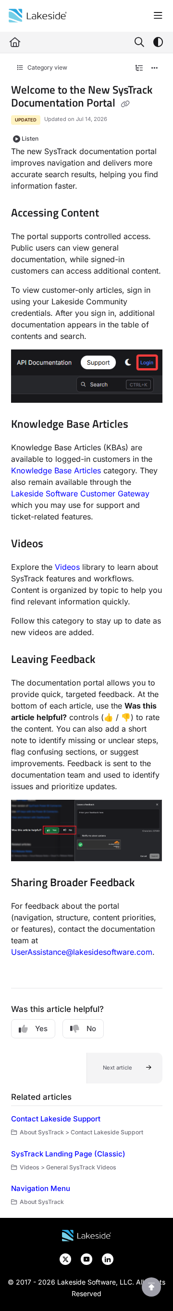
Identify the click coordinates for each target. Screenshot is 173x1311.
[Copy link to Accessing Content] (114, 213)
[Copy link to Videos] (58, 544)
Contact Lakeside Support (55, 1118)
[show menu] (158, 16)
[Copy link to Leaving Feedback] (110, 660)
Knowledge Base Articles (56, 470)
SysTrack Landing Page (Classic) (68, 1153)
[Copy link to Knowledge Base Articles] (143, 425)
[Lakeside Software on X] (66, 1258)
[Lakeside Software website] (86, 1235)
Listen (30, 138)
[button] (124, 1068)
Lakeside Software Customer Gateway (80, 493)
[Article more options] (154, 68)
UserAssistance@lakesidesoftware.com (81, 952)
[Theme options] (158, 42)
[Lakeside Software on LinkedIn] (107, 1258)
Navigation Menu (40, 1188)
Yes (41, 1028)
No (91, 1028)
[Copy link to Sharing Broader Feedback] (149, 883)
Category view (46, 67)
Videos (67, 567)
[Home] (37, 16)
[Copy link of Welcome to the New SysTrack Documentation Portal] (125, 104)
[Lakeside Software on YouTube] (87, 1258)
